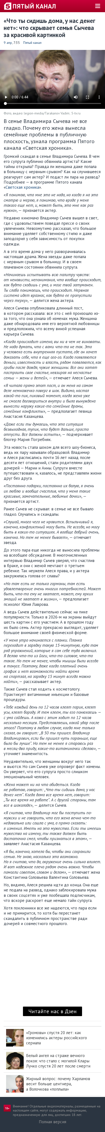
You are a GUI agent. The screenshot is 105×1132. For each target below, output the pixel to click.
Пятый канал (32, 42)
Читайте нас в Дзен (52, 1011)
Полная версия (52, 1121)
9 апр (8, 42)
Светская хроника (22, 187)
